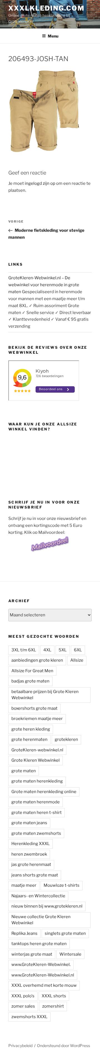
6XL (78, 649)
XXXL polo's (22, 995)
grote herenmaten (29, 739)
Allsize (76, 660)
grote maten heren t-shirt (36, 812)
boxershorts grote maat (34, 708)
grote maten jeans (29, 822)
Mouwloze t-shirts (61, 885)
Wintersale (70, 954)
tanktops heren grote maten (39, 943)
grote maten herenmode (35, 801)
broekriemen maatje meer (37, 718)
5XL (63, 649)
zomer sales (23, 1006)
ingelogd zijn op (40, 183)
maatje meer (23, 885)
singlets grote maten (65, 933)
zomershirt (53, 1006)
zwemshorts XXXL (29, 1016)
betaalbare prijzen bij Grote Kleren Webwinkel (45, 695)
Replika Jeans (24, 933)
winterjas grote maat (31, 954)
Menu (53, 36)
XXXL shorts (54, 995)
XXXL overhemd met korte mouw (44, 985)
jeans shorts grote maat (34, 875)
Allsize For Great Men (32, 670)
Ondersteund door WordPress (63, 1045)
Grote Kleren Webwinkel (35, 760)
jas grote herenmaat (31, 864)
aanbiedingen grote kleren (37, 660)
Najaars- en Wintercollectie (38, 895)
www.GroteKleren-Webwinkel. (41, 964)
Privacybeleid (20, 1045)
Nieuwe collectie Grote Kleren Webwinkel (41, 920)
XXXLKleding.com (46, 8)
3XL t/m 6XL (23, 649)
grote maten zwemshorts (36, 833)
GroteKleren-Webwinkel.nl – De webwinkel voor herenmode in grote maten (43, 284)
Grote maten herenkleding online (43, 791)
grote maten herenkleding (37, 781)
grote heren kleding (30, 729)
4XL (47, 649)
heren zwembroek (29, 854)
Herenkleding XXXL (30, 843)
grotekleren (66, 739)
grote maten (23, 770)
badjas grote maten (30, 681)
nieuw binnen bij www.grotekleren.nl (46, 906)
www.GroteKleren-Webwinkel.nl (42, 975)
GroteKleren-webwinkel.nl (37, 749)
